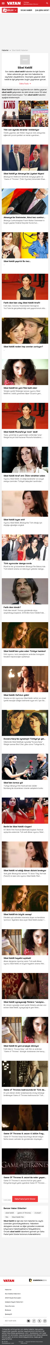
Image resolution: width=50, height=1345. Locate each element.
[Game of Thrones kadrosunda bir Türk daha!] (25, 1074)
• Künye (20, 1341)
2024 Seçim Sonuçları (13, 1298)
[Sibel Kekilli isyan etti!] (25, 504)
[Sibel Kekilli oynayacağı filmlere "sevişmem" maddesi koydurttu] (25, 986)
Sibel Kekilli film (18, 1217)
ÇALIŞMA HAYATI (42, 10)
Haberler (5, 50)
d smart (38, 1213)
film (6, 1217)
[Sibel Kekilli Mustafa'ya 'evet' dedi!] (25, 416)
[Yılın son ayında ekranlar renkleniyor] (25, 114)
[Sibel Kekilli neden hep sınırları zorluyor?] (25, 331)
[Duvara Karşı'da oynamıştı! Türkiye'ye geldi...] (25, 723)
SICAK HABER (26, 10)
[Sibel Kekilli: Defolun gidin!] (25, 679)
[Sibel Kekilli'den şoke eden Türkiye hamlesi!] (25, 635)
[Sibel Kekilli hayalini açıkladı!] (25, 942)
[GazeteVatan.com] (8, 1280)
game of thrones (24, 1213)
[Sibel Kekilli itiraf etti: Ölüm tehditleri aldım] (25, 460)
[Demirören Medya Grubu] (38, 1280)
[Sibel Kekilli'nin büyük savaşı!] (25, 898)
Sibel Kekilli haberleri (20, 50)
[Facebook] (34, 1321)
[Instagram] (45, 1321)
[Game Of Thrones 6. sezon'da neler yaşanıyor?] (25, 1161)
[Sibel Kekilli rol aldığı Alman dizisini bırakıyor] (25, 854)
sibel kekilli (9, 1213)
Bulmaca (8, 1310)
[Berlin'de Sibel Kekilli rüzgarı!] (25, 811)
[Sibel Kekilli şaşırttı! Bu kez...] (25, 245)
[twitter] (39, 1321)
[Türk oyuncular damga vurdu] (25, 547)
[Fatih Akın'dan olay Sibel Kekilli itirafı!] (25, 287)
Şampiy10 (8, 1314)
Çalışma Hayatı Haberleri (14, 1302)
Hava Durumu (10, 1306)
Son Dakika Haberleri (13, 1294)
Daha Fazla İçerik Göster (25, 1199)
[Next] (28, 1321)
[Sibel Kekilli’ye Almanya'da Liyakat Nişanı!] (25, 158)
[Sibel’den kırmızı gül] (25, 767)
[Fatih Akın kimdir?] (25, 591)
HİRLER (8, 10)
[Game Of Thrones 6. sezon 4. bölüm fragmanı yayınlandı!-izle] (25, 1118)
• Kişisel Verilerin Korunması (34, 1341)
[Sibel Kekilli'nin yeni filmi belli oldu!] (25, 372)
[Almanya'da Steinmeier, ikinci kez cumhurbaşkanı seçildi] (25, 201)
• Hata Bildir (23, 1343)
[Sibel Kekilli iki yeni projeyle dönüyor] (25, 1030)
